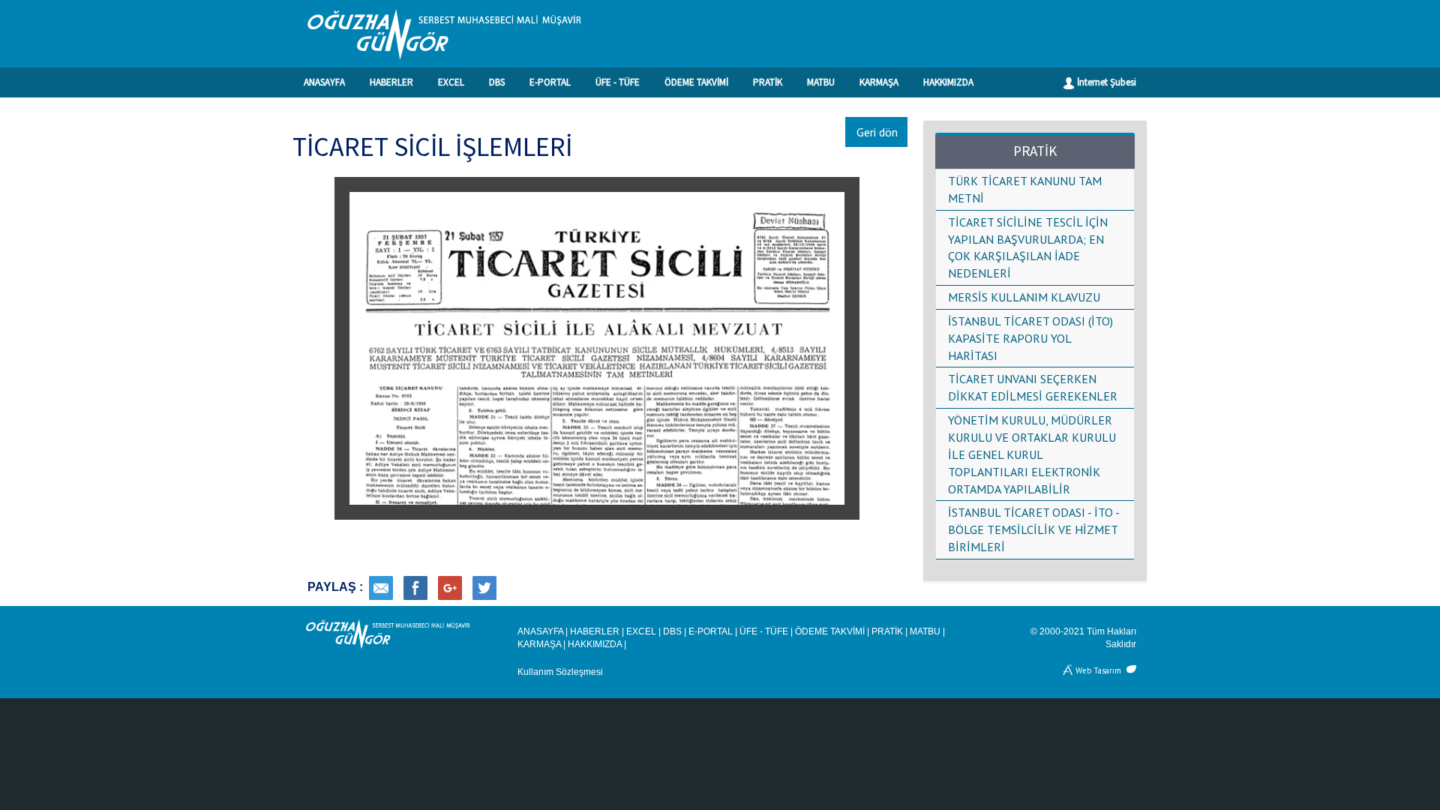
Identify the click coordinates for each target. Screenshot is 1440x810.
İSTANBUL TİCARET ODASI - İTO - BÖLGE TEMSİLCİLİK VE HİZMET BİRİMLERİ (1033, 529)
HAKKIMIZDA (948, 82)
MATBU (821, 82)
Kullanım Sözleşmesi (560, 672)
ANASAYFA (324, 82)
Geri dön (877, 132)
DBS (497, 82)
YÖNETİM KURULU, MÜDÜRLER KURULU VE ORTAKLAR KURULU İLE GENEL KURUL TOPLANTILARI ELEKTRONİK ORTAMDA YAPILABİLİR (1032, 454)
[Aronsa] (1068, 669)
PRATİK (767, 82)
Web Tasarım (1098, 669)
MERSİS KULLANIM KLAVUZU (1024, 297)
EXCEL (451, 82)
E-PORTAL (550, 82)
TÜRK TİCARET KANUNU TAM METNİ (1025, 189)
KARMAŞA (879, 82)
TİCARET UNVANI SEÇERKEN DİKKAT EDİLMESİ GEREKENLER (1033, 387)
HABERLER (391, 82)
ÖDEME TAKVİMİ (696, 82)
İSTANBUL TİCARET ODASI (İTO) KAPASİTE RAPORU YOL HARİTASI (1030, 338)
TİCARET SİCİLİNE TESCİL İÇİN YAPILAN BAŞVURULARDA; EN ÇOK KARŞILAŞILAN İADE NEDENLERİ (1028, 247)
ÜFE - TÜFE (618, 82)
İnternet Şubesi (1105, 82)
